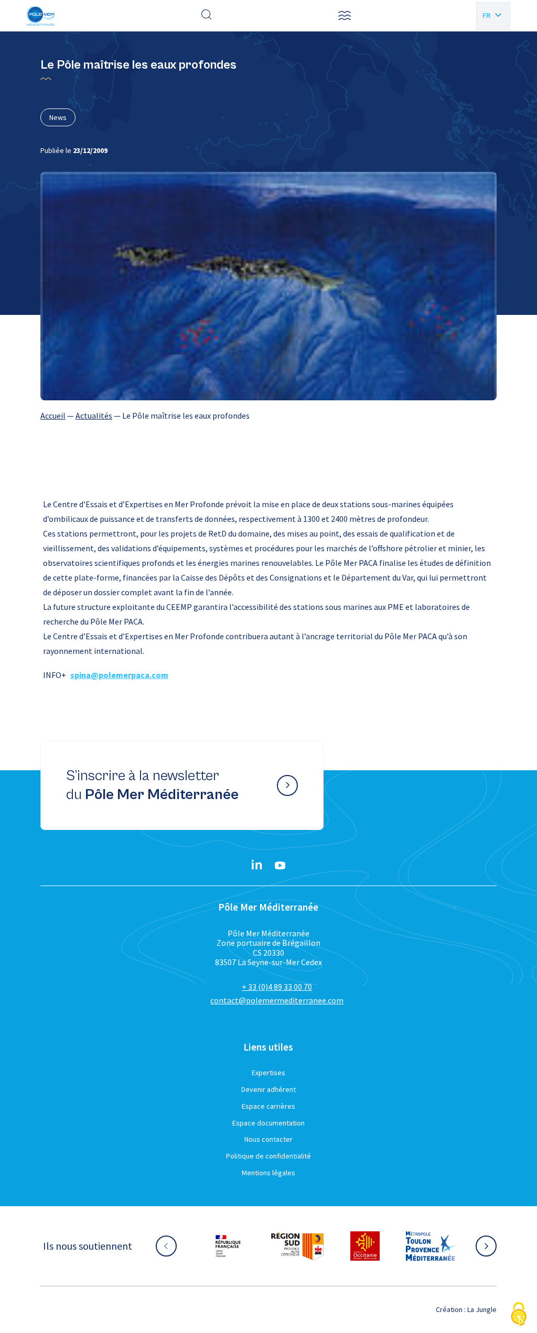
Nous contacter (268, 1139)
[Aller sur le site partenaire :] (238, 1246)
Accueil (53, 415)
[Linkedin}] (257, 865)
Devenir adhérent (268, 1089)
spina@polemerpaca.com (119, 675)
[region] (268, 415)
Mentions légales (268, 1172)
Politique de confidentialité (268, 1156)
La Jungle (482, 1309)
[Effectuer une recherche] (206, 15)
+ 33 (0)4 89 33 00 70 (277, 986)
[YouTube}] (280, 865)
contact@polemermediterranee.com (276, 1000)
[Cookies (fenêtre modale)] (518, 1315)
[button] (344, 15)
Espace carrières (268, 1106)
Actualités (94, 415)
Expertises (268, 1072)
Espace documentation (268, 1123)
